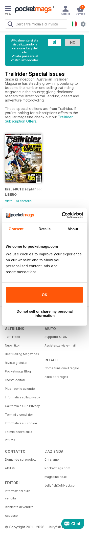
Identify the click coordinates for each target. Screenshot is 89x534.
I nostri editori (15, 380)
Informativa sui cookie (21, 423)
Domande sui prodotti (21, 459)
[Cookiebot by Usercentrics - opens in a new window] (62, 215)
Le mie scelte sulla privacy (18, 435)
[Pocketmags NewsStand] (32, 10)
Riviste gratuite (16, 363)
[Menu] (8, 9)
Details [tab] (45, 229)
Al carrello (24, 201)
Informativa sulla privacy (22, 397)
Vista (9, 201)
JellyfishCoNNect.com (60, 485)
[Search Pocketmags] (10, 24)
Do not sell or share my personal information (45, 313)
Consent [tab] (16, 229)
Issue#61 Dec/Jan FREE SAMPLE (23, 189)
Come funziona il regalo (61, 368)
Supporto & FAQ (55, 337)
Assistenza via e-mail (60, 345)
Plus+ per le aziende (20, 388)
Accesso (11, 515)
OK (44, 295)
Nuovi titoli (12, 345)
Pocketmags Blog (18, 371)
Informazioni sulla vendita (17, 494)
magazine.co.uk (55, 477)
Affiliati (10, 468)
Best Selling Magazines (22, 354)
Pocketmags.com (57, 468)
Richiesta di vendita (19, 507)
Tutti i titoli (12, 337)
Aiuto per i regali (56, 377)
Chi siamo (51, 459)
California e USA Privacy (22, 406)
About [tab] (72, 229)
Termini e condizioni (19, 414)
